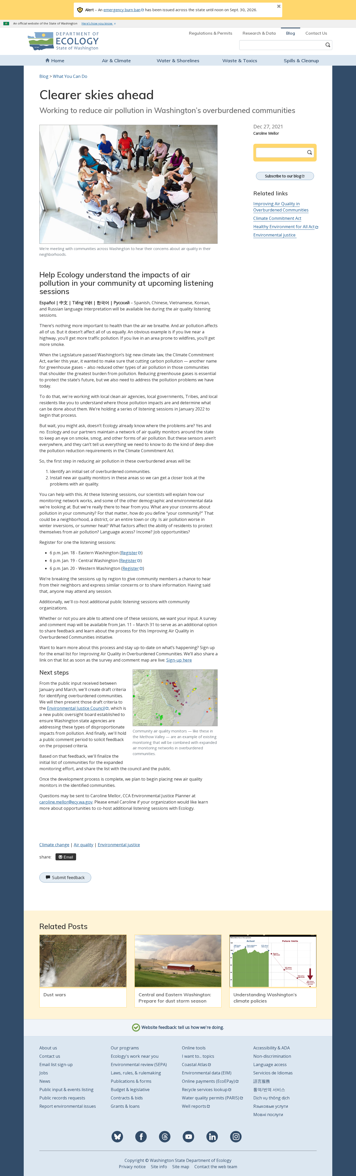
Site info (159, 1166)
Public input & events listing (66, 1089)
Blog (290, 33)
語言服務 (261, 1081)
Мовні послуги (268, 1114)
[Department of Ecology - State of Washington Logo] (57, 41)
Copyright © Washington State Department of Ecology (178, 1160)
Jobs (43, 1073)
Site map (180, 1166)
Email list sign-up (56, 1064)
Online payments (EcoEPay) (208, 1081)
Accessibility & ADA (271, 1048)
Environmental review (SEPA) (139, 1064)
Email (68, 857)
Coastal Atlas (194, 1064)
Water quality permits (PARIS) (210, 1098)
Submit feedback (68, 877)
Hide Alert (267, 7)
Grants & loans (125, 1106)
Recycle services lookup (205, 1089)
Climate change (54, 845)
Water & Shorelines (178, 61)
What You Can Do (70, 76)
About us (48, 1048)
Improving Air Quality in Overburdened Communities (281, 207)
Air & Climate (116, 61)
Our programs (125, 1048)
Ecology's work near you (134, 1056)
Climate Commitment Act (277, 218)
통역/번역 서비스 (269, 1089)
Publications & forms (131, 1081)
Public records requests (62, 1098)
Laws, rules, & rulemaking (136, 1073)
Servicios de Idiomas (273, 1073)
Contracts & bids (127, 1098)
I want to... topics (198, 1056)
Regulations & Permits (210, 33)
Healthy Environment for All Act (284, 226)
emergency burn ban (121, 9)
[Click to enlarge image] (128, 184)
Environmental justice (119, 845)
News (44, 1081)
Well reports (194, 1106)
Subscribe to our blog (283, 175)
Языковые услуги (270, 1106)
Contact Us (316, 33)
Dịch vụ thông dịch (271, 1098)
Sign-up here (179, 660)
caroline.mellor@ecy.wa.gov (66, 802)
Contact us (49, 1056)
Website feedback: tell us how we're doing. (182, 1027)
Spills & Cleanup (301, 61)
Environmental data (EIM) (206, 1073)
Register (129, 553)
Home (57, 61)
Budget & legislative (130, 1089)
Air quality (83, 845)
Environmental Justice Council (76, 708)
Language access (270, 1064)
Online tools (194, 1048)
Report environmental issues (67, 1106)
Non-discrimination (272, 1056)
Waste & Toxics (239, 61)
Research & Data (259, 33)
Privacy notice (132, 1166)
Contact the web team (215, 1166)
